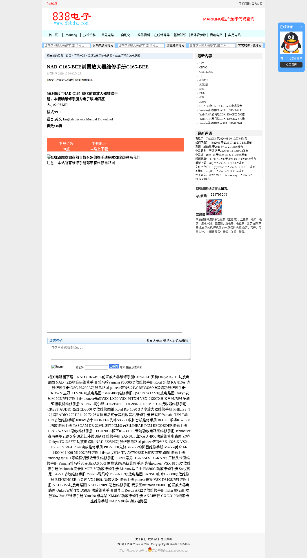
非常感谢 (200, 150)
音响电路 (216, 35)
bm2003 (215, 142)
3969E (202, 101)
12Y (201, 63)
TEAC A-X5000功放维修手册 (70, 431)
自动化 (125, 35)
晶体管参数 (198, 35)
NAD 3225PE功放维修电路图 (118, 442)
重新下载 (200, 163)
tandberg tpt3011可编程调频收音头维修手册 (81, 458)
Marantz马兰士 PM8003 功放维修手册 (149, 469)
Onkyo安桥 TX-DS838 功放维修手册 (84, 490)
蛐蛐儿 (207, 146)
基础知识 (180, 35)
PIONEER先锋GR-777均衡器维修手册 (133, 447)
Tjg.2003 (211, 138)
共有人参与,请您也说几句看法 (167, 341)
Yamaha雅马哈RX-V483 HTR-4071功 (220, 123)
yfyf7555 (219, 167)
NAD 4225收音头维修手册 (76, 382)
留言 (224, 188)
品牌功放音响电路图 (100, 55)
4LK (201, 97)
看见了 (199, 138)
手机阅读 (244, 3)
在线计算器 (162, 35)
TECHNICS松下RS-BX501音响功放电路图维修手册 (134, 431)
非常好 (199, 154)
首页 (68, 55)
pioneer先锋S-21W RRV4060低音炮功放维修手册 (148, 388)
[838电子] (71, 25)
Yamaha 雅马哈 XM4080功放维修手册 (113, 496)
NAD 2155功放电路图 (70, 485)
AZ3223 (203, 84)
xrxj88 (209, 171)
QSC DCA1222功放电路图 (154, 393)
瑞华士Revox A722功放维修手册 (139, 490)
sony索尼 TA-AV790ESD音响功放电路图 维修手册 (146, 452)
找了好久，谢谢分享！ (208, 175)
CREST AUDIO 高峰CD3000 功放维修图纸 (80, 409)
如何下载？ (202, 142)
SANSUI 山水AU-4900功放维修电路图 (151, 436)
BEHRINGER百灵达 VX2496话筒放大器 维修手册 (94, 479)
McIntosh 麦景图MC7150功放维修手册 (89, 469)
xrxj (211, 163)
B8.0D (203, 93)
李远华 (213, 150)
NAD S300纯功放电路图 (128, 501)
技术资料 (89, 35)
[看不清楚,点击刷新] (114, 366)
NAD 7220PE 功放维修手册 (109, 485)
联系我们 (153, 539)
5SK (201, 88)
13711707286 (217, 158)
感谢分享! (201, 158)
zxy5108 (210, 154)
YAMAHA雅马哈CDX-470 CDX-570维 (222, 118)
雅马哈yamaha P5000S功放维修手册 (126, 382)
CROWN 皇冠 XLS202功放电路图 (75, 393)
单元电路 (107, 35)
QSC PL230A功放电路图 (90, 388)
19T (201, 76)
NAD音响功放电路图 (127, 55)
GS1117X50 (206, 71)
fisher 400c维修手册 (117, 393)
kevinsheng (231, 175)
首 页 (53, 35)
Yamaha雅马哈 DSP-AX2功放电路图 (115, 474)
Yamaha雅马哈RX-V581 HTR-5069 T (220, 110)
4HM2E (203, 80)
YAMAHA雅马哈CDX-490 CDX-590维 (222, 114)
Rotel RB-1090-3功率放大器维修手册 (143, 409)
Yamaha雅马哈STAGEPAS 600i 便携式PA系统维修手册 (101, 463)
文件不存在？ (203, 167)
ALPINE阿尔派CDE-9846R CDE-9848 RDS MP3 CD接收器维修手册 (134, 404)
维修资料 (144, 35)
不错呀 (199, 171)
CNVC (203, 67)
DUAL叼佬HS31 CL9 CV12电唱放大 (220, 106)
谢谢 (198, 146)
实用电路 (234, 35)
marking (71, 35)
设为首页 (257, 3)
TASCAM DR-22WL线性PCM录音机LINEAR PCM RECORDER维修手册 (130, 425)
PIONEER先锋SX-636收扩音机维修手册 (125, 420)
